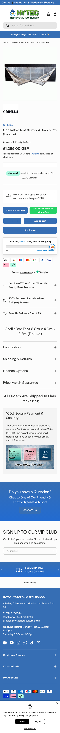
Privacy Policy (18, 715)
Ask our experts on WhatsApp (43, 210)
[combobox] (30, 25)
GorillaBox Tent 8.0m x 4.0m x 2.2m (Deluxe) (30, 42)
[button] (55, 14)
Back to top (30, 582)
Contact (7, 2)
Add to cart (40, 220)
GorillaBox (8, 125)
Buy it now (30, 230)
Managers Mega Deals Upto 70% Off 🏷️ (30, 34)
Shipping (34, 153)
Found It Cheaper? (15, 210)
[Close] (57, 703)
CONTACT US (30, 510)
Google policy (31, 715)
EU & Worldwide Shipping (39, 2)
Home (5, 42)
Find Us (17, 2)
